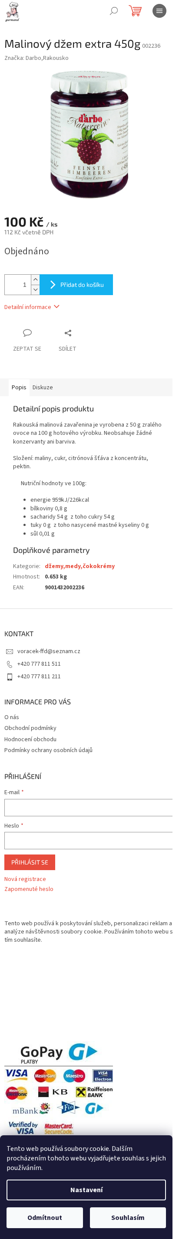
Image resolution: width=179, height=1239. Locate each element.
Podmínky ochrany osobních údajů (48, 750)
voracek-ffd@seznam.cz (48, 651)
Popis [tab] (19, 387)
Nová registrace (25, 879)
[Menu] (159, 11)
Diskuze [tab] (43, 387)
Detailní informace (27, 307)
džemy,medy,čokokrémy (80, 566)
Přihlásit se (29, 862)
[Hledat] (114, 11)
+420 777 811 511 (39, 664)
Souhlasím (128, 1218)
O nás (11, 717)
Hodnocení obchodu (30, 739)
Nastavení (86, 1190)
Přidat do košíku (82, 284)
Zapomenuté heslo (28, 889)
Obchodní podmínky (30, 728)
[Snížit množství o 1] (35, 290)
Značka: (36, 58)
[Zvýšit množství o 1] (35, 280)
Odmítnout (44, 1218)
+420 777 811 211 (39, 676)
